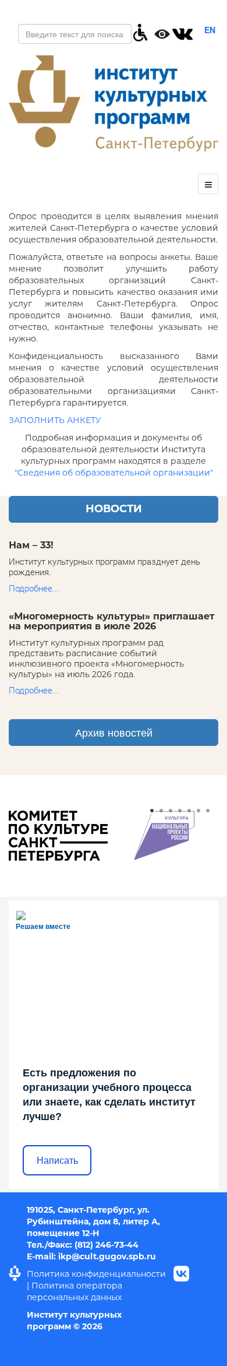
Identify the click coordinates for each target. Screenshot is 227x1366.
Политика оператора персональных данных (74, 1291)
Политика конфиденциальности (96, 1274)
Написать (57, 1161)
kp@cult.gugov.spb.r (105, 1256)
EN (209, 30)
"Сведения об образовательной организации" (114, 472)
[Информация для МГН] (140, 31)
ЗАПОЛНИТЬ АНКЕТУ (55, 420)
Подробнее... (34, 588)
